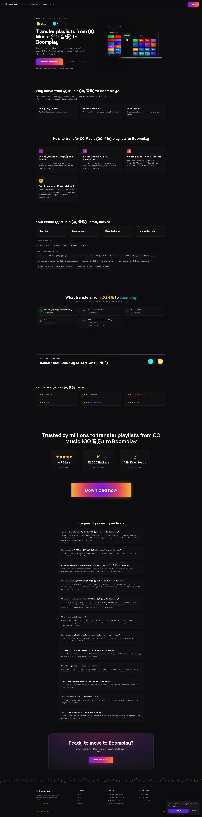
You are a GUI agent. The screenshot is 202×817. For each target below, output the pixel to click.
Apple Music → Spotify (115, 800)
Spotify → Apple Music (115, 794)
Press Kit (80, 803)
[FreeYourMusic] (10, 4)
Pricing (24, 4)
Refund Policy (143, 797)
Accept (178, 811)
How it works (35, 4)
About (79, 794)
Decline (193, 811)
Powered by (39, 804)
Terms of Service (144, 800)
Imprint (141, 803)
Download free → (101, 759)
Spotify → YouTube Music (116, 797)
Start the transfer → (50, 61)
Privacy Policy (143, 794)
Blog (45, 4)
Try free (193, 4)
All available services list (116, 803)
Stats (52, 4)
